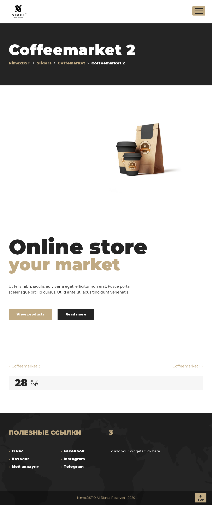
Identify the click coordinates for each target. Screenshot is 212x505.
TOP (201, 499)
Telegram (74, 466)
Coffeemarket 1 (187, 366)
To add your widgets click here (134, 451)
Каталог (20, 459)
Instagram (74, 459)
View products (31, 314)
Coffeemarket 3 (25, 366)
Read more (75, 314)
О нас (18, 451)
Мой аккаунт (25, 466)
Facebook (74, 451)
